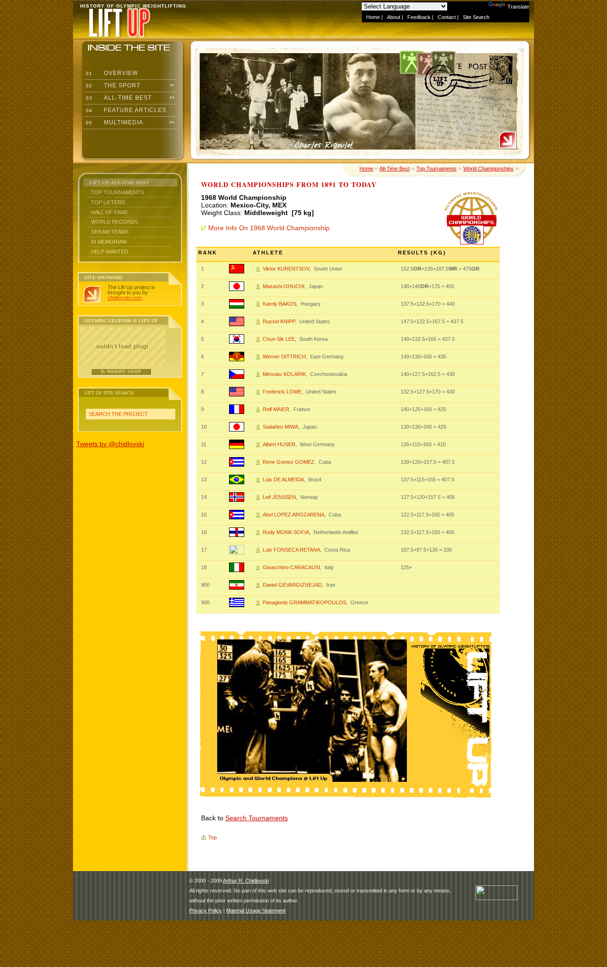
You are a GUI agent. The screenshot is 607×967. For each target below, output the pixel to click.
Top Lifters (108, 202)
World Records (114, 222)
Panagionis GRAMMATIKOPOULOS (304, 602)
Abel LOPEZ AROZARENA (293, 514)
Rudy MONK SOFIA (286, 532)
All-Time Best (118, 97)
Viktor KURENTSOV (286, 269)
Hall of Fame (109, 212)
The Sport (112, 85)
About (393, 17)
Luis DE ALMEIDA (283, 479)
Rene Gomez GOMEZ (288, 462)
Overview (111, 73)
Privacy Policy (205, 910)
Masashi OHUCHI (283, 286)
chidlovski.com (125, 297)
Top (212, 837)
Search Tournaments (256, 818)
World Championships (488, 168)
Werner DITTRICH (284, 356)
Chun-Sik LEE (279, 339)
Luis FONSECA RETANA (291, 550)
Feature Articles (125, 110)
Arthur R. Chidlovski (246, 880)
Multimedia (113, 122)
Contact (447, 17)
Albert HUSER (279, 444)
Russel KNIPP (279, 321)
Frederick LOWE (282, 391)
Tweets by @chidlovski (110, 444)
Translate (518, 6)
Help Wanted (109, 251)
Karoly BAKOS (279, 304)
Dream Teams (110, 232)
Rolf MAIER (276, 409)
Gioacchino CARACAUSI (291, 567)
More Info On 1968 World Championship (269, 228)
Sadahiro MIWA (280, 427)
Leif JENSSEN (279, 497)
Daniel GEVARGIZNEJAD (292, 585)
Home (373, 17)
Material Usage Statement (255, 910)
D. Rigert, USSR (121, 371)
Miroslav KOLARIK (284, 374)
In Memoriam (109, 241)
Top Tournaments (117, 192)
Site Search (476, 17)
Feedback (419, 17)
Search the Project (118, 414)
